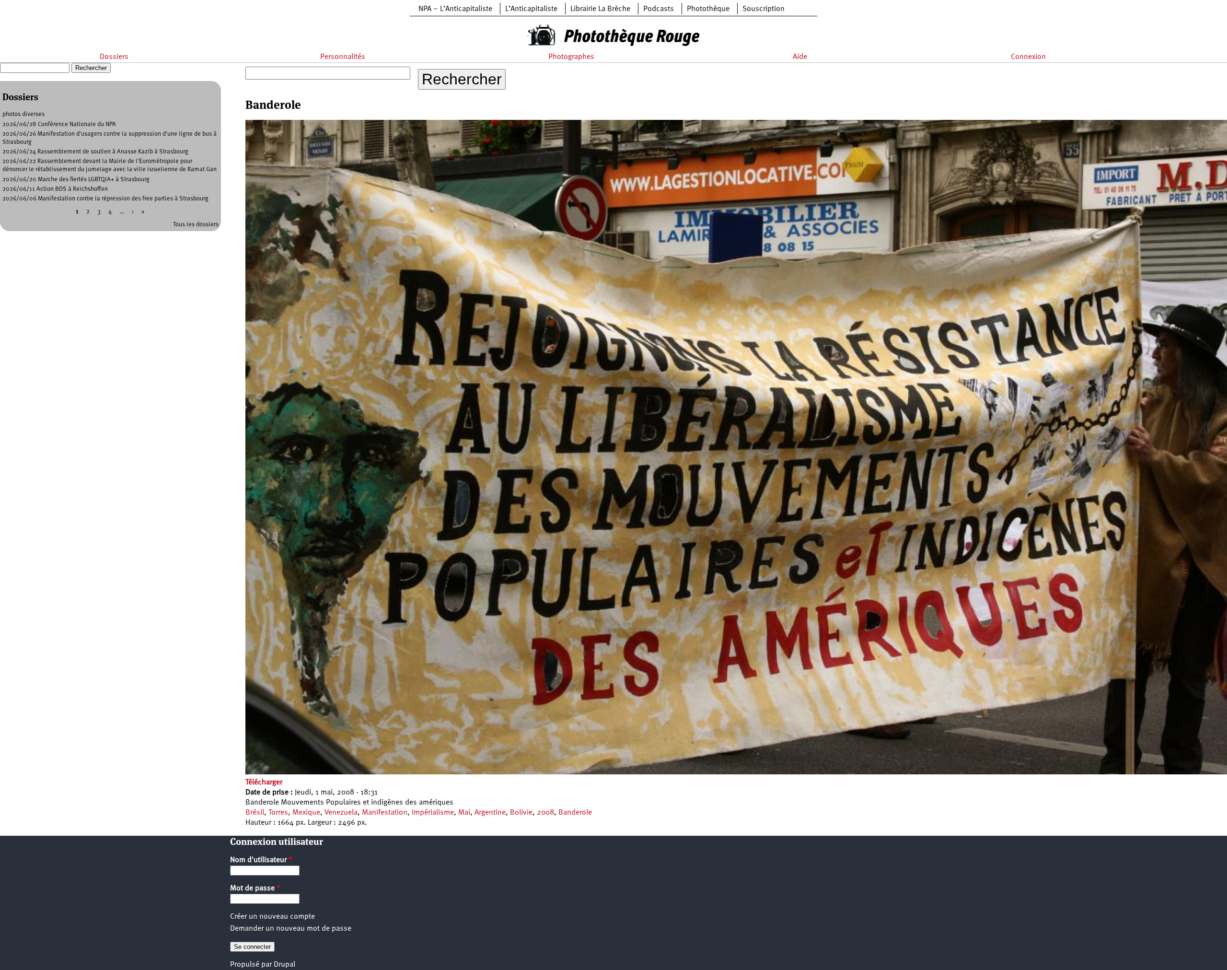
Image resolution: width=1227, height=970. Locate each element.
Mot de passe (255, 888)
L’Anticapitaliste (531, 9)
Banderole (575, 813)
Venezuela (341, 813)
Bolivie (521, 813)
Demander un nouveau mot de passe (290, 929)
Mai (464, 813)
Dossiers (114, 57)
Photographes (571, 57)
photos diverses (23, 114)
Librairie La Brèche (600, 9)
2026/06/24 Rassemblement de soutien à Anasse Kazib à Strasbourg (95, 152)
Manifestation (384, 813)
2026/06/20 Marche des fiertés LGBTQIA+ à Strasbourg (76, 179)
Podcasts (658, 9)
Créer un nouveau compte (272, 917)
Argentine (490, 813)
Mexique (306, 813)
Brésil (254, 813)
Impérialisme (433, 813)
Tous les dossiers (196, 225)
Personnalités (342, 57)
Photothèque (708, 9)
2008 (545, 813)
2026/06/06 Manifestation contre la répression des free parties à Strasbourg (105, 199)
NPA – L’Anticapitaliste (455, 9)
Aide (800, 57)
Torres (278, 813)
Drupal (284, 965)
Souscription (763, 9)
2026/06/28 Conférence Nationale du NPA (59, 124)
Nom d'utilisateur (261, 860)
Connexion (1028, 57)
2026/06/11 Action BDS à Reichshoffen (55, 189)
